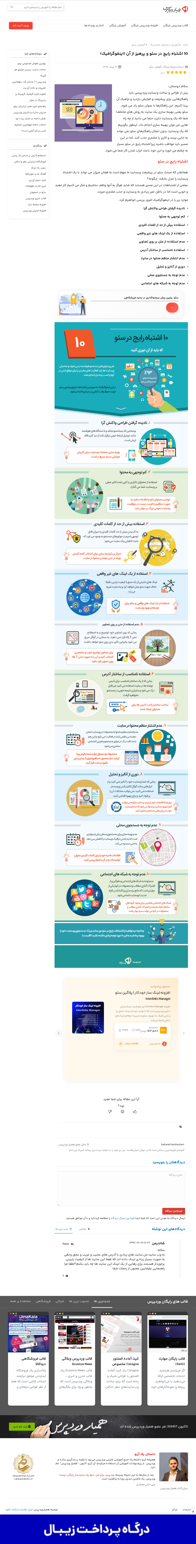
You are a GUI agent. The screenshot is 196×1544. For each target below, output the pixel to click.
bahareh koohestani (172, 1145)
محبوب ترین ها (79, 1301)
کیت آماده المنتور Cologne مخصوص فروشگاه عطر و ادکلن (123, 1364)
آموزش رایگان (117, 25)
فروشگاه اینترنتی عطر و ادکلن (30, 162)
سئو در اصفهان (38, 192)
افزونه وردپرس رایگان (144, 25)
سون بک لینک (38, 168)
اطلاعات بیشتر (132, 1044)
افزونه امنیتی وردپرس (34, 211)
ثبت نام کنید (20, 1427)
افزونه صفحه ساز (37, 205)
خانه (185, 45)
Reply (66, 1244)
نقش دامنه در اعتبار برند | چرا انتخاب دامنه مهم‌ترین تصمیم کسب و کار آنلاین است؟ (30, 125)
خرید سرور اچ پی (37, 180)
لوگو (174, 1510)
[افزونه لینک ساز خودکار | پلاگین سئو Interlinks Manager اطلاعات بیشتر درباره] (120, 1044)
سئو (132, 131)
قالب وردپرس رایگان (175, 25)
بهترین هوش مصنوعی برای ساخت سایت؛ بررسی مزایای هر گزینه (30, 70)
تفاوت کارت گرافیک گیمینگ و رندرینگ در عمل (30, 97)
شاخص (83, 1229)
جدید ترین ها (62, 1229)
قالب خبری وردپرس (36, 198)
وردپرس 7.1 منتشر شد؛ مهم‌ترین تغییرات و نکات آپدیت (29, 85)
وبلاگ (166, 67)
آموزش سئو (138, 45)
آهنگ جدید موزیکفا (35, 174)
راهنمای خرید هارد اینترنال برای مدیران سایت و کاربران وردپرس (29, 109)
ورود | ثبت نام (21, 26)
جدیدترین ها (102, 1301)
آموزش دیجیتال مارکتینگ (164, 45)
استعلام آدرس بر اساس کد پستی (29, 156)
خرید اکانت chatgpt (36, 186)
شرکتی (60, 1301)
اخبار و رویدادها (94, 25)
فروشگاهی (43, 1301)
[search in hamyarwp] (11, 7)
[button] (184, 1033)
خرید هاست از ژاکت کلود (19, 1510)
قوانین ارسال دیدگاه (122, 1218)
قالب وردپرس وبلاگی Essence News (77, 1361)
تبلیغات (186, 1510)
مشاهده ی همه (20, 1301)
